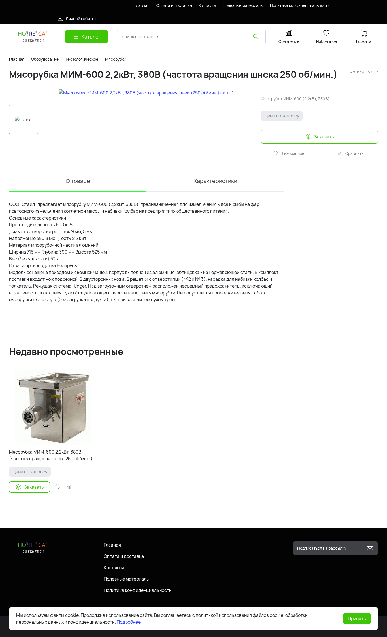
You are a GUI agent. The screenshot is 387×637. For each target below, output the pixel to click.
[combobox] (191, 36)
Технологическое (81, 59)
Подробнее (129, 622)
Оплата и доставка (124, 556)
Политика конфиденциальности (138, 590)
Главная (16, 59)
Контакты (114, 567)
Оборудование (45, 59)
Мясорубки (115, 59)
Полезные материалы (127, 579)
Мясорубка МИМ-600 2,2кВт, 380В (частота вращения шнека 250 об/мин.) (50, 455)
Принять (357, 618)
